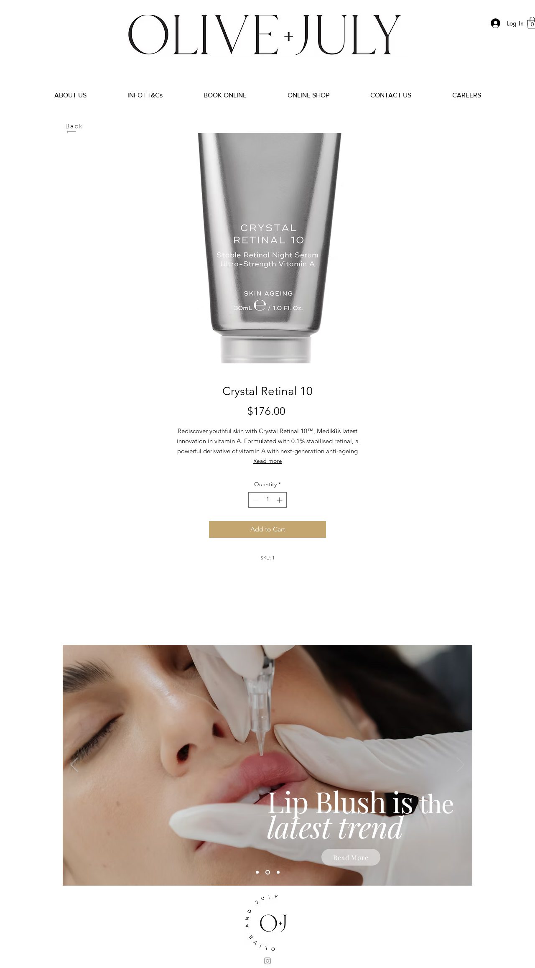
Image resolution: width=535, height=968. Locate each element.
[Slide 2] (267, 872)
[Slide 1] (257, 872)
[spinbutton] (267, 500)
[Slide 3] (278, 872)
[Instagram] (267, 960)
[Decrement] (255, 500)
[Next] (460, 765)
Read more (267, 461)
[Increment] (280, 500)
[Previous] (74, 765)
